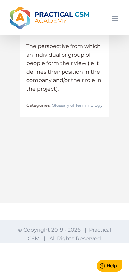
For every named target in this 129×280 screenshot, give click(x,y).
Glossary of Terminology (77, 105)
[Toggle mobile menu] (115, 18)
